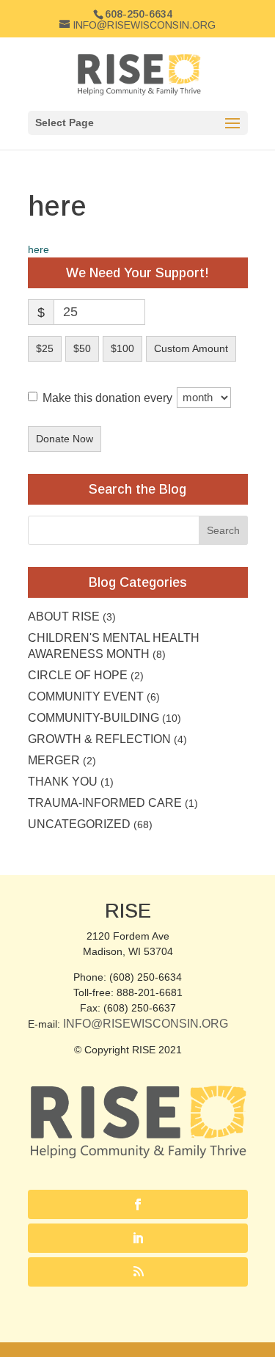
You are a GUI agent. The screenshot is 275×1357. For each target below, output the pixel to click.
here (38, 249)
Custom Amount (191, 348)
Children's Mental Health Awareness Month (113, 646)
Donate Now (64, 439)
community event (86, 696)
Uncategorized (79, 824)
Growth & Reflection (99, 739)
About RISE (64, 616)
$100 (122, 348)
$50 (82, 348)
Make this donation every (109, 397)
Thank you (63, 781)
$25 (45, 348)
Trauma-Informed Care (105, 803)
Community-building (93, 718)
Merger (54, 760)
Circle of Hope (78, 675)
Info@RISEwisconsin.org (145, 1023)
